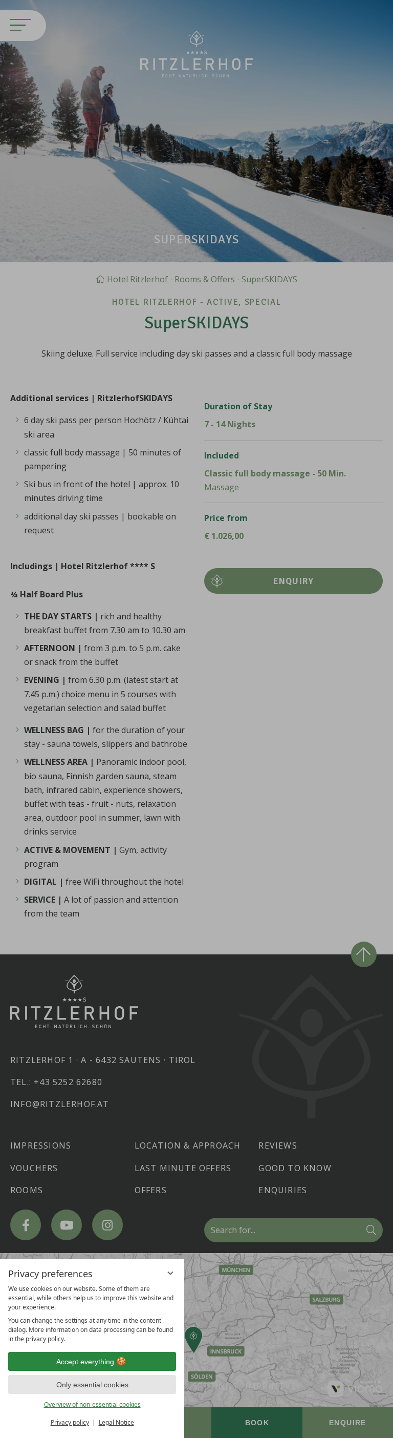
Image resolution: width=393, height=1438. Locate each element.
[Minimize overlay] (170, 1273)
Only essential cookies (92, 1385)
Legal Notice (116, 1422)
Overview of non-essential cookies (92, 1404)
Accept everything (85, 1362)
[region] (92, 1314)
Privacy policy (70, 1422)
